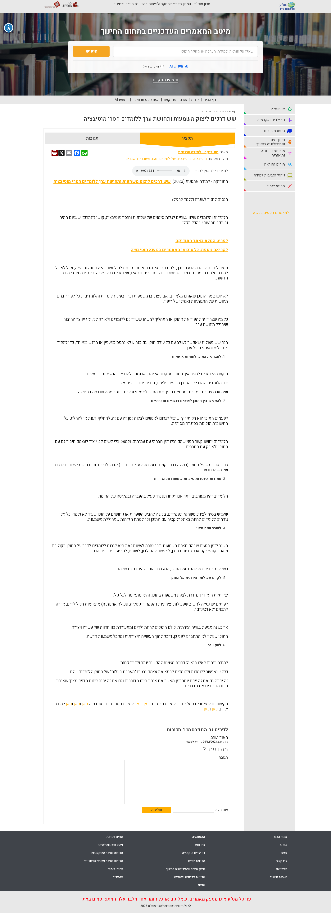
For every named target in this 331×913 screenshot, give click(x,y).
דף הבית (210, 99)
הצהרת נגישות (278, 877)
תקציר (187, 138)
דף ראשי (231, 111)
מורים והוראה (115, 837)
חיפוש (91, 51)
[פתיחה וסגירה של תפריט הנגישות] (8, 27)
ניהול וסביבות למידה (110, 845)
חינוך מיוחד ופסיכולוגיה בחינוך (185, 869)
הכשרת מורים (196, 861)
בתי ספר (200, 845)
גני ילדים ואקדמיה (193, 853)
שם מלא (221, 809)
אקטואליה (198, 837)
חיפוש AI (122, 99)
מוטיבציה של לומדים (175, 158)
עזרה (183, 99)
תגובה (223, 757)
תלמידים (117, 877)
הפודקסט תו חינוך (146, 99)
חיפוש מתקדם (165, 79)
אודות (195, 99)
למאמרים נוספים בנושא (271, 212)
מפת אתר (281, 869)
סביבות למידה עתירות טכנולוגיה (103, 861)
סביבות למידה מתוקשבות (107, 853)
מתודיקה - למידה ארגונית (198, 152)
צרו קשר (169, 99)
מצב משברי (148, 158)
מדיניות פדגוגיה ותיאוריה (211, 111)
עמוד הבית (280, 837)
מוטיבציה (200, 158)
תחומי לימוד (115, 869)
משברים (131, 158)
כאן (146, 704)
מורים (201, 885)
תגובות (92, 138)
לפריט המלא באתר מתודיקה (201, 241)
